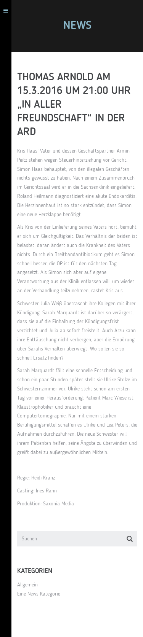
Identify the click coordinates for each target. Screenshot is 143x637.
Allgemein (27, 585)
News (77, 26)
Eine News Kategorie (38, 594)
